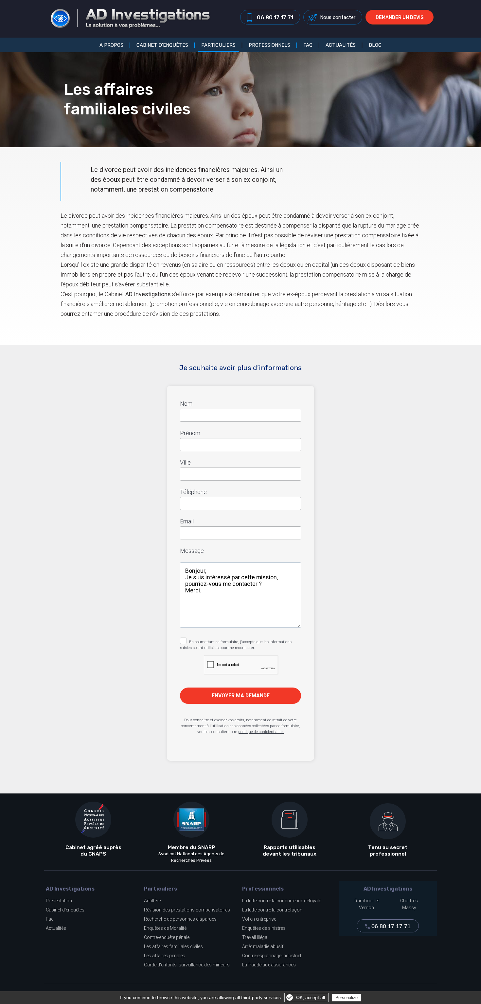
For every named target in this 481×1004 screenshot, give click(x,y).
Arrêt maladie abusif (262, 946)
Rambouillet (366, 900)
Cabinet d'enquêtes (65, 909)
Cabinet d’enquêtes (162, 45)
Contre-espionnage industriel (271, 955)
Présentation (59, 900)
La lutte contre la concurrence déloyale (281, 900)
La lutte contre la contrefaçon (272, 909)
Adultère (152, 900)
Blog (375, 45)
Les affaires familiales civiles (173, 946)
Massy (409, 907)
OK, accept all (310, 997)
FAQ (307, 45)
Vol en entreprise (259, 919)
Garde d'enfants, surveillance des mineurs (187, 964)
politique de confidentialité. (261, 731)
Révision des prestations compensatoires (187, 909)
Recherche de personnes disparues (180, 919)
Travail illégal (255, 937)
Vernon (366, 907)
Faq (50, 919)
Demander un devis (399, 17)
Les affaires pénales (164, 955)
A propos (111, 45)
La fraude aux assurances (269, 964)
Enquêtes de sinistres (264, 928)
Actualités (341, 45)
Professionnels (269, 45)
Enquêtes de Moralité (165, 928)
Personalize (346, 997)
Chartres (409, 900)
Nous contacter (337, 17)
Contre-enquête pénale (166, 937)
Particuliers (218, 45)
